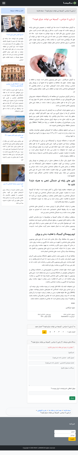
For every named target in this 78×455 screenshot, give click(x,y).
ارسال (72, 398)
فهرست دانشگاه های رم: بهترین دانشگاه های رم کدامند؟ (14, 85)
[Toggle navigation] (3, 3)
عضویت (72, 439)
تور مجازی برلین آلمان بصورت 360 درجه (14, 136)
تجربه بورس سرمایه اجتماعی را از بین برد (13, 185)
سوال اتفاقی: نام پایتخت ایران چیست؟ (63, 388)
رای (44, 332)
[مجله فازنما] (70, 3)
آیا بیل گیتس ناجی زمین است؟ (14, 35)
